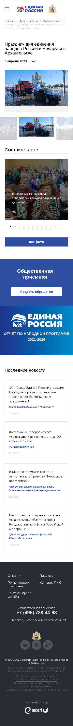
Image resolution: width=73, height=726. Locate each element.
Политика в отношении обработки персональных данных (36, 685)
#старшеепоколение (21, 490)
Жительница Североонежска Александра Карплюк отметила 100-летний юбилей (35, 436)
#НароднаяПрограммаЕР (24, 407)
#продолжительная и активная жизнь (31, 486)
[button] (10, 226)
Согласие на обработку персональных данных (36, 689)
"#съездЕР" (47, 407)
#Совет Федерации (20, 538)
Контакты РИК (50, 582)
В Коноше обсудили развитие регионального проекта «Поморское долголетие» (35, 476)
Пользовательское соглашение (36, 675)
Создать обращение (36, 292)
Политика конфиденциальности (36, 679)
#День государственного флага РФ (30, 534)
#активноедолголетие (47, 490)
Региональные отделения (18, 584)
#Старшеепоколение (21, 446)
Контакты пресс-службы (20, 595)
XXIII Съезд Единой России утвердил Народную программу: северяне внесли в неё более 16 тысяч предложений (36, 394)
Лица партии (49, 576)
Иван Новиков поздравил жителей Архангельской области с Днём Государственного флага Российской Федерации (36, 522)
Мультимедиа (29, 20)
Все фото (36, 242)
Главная (10, 20)
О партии (14, 576)
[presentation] (14, 91)
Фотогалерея (52, 20)
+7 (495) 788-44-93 (36, 612)
